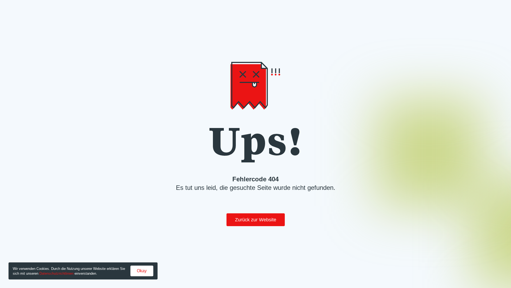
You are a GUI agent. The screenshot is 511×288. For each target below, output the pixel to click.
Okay (142, 271)
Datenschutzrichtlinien (56, 273)
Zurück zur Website (255, 219)
